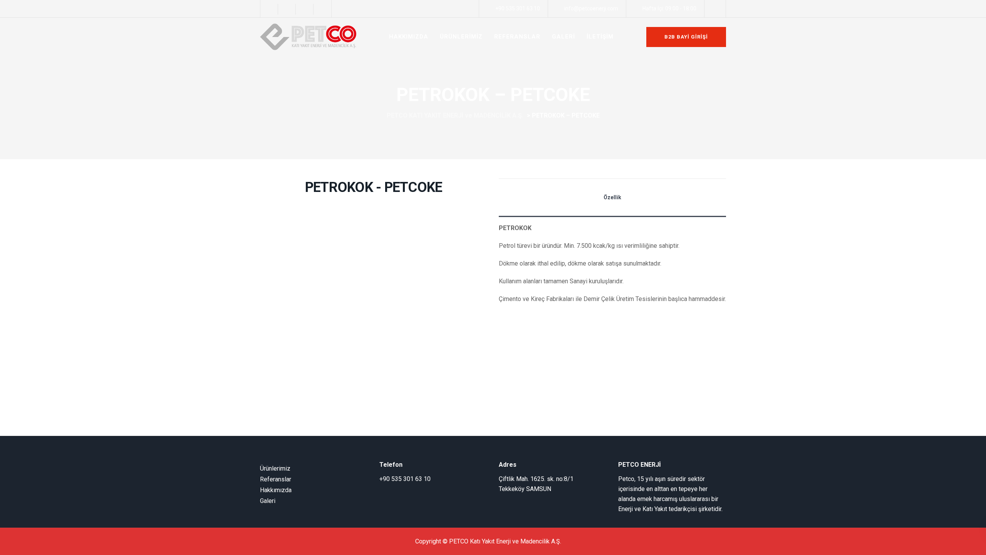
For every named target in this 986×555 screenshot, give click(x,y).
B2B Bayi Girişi (686, 37)
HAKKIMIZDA (408, 36)
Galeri (267, 501)
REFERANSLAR (517, 36)
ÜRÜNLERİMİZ (461, 36)
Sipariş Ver (520, 321)
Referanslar (275, 479)
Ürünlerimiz (275, 468)
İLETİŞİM (600, 36)
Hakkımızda (276, 490)
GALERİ (563, 36)
